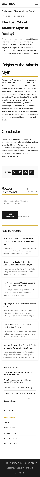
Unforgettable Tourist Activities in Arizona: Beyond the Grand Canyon (17, 263)
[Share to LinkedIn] (19, 172)
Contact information (12, 463)
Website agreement (15, 468)
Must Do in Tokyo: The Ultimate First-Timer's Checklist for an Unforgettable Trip (18, 241)
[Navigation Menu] (36, 3)
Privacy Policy (30, 463)
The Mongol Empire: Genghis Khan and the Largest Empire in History (19, 284)
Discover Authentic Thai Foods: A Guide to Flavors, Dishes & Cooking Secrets (19, 346)
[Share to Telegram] (25, 172)
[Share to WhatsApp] (14, 172)
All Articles (20, 473)
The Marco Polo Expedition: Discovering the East (19, 393)
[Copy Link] (31, 172)
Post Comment (10, 215)
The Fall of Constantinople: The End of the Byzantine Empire (18, 325)
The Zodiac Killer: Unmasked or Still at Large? (18, 388)
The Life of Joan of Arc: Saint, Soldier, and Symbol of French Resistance (17, 381)
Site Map (29, 468)
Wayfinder (9, 4)
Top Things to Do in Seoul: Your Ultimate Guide (19, 305)
